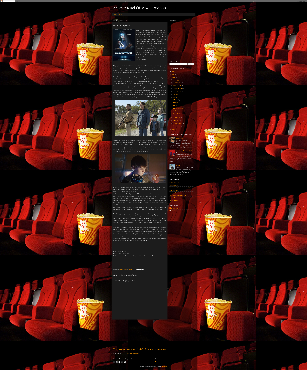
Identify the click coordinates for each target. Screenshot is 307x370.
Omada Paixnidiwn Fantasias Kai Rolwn (181, 188)
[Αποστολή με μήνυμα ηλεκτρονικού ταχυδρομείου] (137, 269)
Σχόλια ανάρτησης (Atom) (130, 353)
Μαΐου (175, 100)
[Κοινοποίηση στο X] (140, 269)
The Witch (176, 105)
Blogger (164, 366)
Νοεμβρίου (177, 83)
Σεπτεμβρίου (177, 88)
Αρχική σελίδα (137, 349)
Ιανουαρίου (177, 126)
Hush (174, 111)
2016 (173, 77)
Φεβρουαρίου (178, 123)
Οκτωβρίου (177, 85)
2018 (173, 71)
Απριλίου (176, 117)
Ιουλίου (176, 94)
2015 (173, 129)
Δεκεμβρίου (177, 80)
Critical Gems (173, 190)
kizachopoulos (173, 185)
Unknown (174, 211)
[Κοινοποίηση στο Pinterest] (143, 269)
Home (114, 14)
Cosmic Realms (174, 198)
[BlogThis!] (139, 269)
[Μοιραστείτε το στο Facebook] (142, 269)
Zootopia (175, 102)
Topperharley (175, 208)
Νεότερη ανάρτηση (121, 349)
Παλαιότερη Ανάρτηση (155, 349)
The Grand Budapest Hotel (184, 151)
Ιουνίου (176, 97)
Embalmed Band (174, 193)
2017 (173, 74)
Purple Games (173, 200)
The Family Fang (178, 108)
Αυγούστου (177, 91)
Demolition (179, 138)
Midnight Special (178, 114)
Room (178, 165)
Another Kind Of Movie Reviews (139, 7)
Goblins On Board (174, 183)
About (120, 14)
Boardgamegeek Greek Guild (177, 195)
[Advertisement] (139, 333)
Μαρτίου (176, 120)
